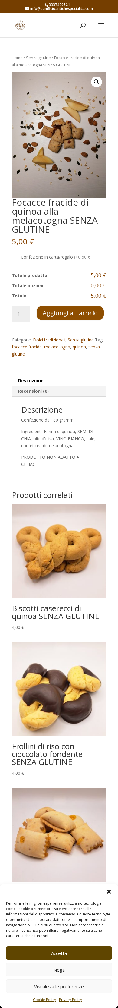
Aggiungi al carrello (70, 313)
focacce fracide (27, 347)
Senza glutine (38, 57)
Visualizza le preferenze (59, 986)
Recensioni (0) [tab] (33, 391)
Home (17, 57)
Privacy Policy (70, 999)
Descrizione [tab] (31, 380)
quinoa (79, 347)
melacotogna (57, 347)
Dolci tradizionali (49, 340)
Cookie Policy (44, 999)
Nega (59, 970)
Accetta (59, 953)
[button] (109, 892)
